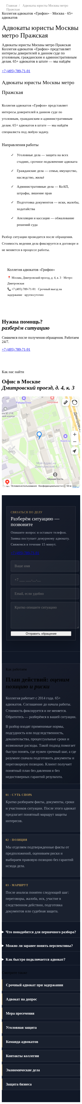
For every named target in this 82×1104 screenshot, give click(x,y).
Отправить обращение (41, 633)
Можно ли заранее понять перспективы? (39, 946)
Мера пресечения (20, 1013)
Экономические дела (23, 1070)
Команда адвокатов (22, 1042)
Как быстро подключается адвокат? (35, 959)
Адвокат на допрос (21, 999)
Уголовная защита (21, 1027)
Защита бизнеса (19, 1084)
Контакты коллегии (22, 1056)
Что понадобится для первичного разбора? (41, 932)
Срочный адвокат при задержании (34, 985)
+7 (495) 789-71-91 (16, 71)
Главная (11, 5)
